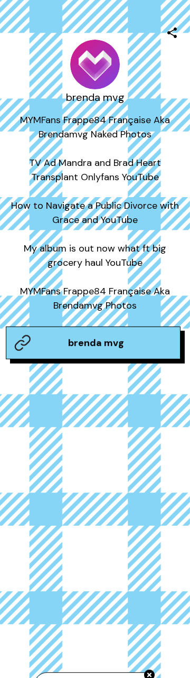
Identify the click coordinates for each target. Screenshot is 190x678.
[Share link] (172, 31)
